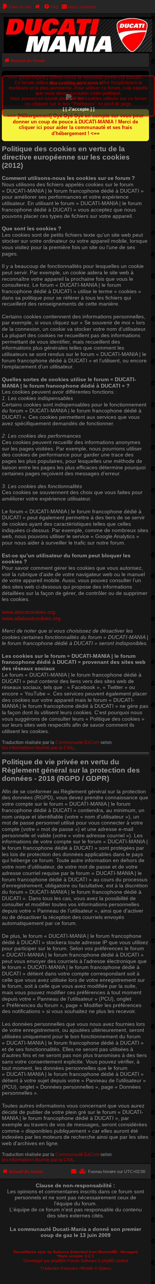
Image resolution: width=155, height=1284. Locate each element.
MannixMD (107, 1252)
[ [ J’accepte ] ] (78, 109)
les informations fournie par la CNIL (38, 747)
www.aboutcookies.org (28, 612)
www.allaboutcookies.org (31, 618)
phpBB (57, 1260)
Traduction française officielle (66, 1268)
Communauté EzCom (77, 742)
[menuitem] (17, 6)
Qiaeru (105, 1268)
